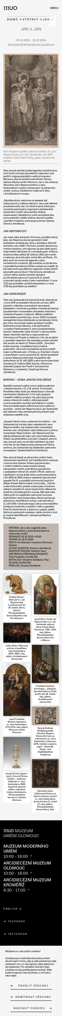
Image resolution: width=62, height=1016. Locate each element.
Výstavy (30, 19)
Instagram (18, 933)
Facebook (16, 921)
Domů (12, 19)
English (10, 908)
